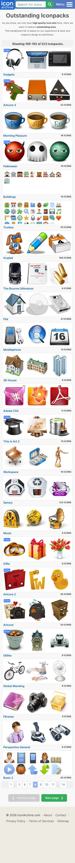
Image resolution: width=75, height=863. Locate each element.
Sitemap (63, 821)
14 (63, 784)
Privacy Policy (15, 821)
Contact (60, 815)
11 (53, 784)
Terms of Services (41, 821)
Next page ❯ (54, 798)
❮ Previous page (24, 798)
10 (46, 784)
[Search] (50, 4)
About (48, 815)
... (15, 784)
